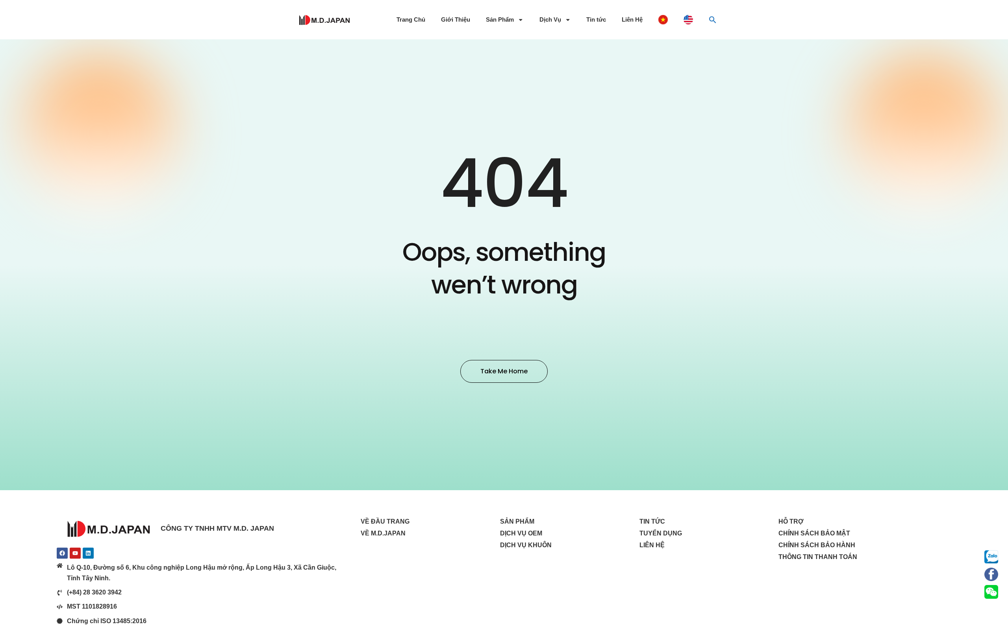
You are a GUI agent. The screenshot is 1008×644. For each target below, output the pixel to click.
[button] (712, 20)
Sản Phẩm (500, 20)
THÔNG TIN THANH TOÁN (817, 557)
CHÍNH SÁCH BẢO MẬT (814, 533)
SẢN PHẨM (517, 521)
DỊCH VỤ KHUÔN (526, 545)
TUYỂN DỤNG (660, 533)
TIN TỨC (652, 521)
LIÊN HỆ (652, 545)
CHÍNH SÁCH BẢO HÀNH (816, 545)
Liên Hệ (632, 20)
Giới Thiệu (455, 20)
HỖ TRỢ (791, 521)
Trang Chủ (411, 20)
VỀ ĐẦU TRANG (385, 521)
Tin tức (596, 20)
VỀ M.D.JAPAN (383, 533)
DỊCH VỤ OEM (521, 533)
